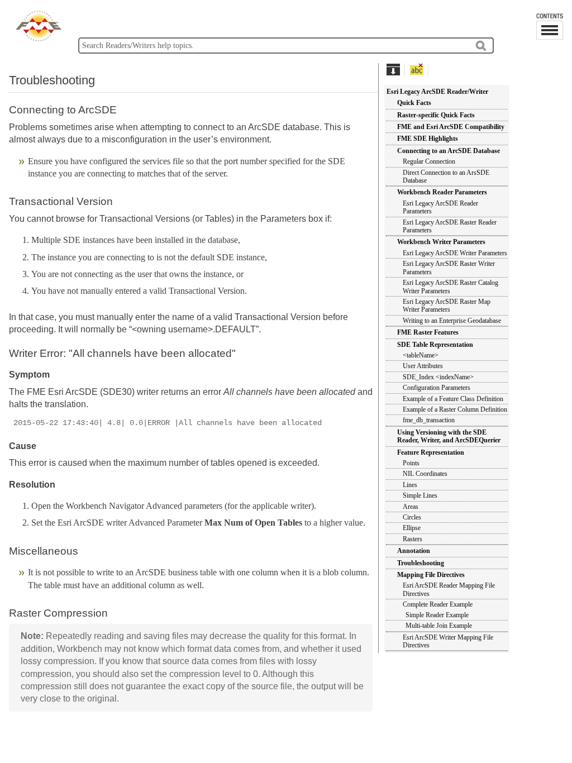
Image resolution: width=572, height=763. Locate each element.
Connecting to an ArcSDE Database (448, 151)
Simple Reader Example (437, 615)
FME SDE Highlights (427, 138)
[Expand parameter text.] (393, 69)
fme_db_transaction (429, 420)
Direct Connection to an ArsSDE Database (446, 176)
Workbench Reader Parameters (442, 192)
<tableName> (420, 355)
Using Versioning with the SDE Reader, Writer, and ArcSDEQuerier (448, 436)
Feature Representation (430, 452)
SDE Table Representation (435, 345)
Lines (410, 485)
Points (411, 463)
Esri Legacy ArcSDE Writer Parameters (455, 253)
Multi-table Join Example (439, 626)
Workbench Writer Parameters (441, 242)
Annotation (413, 551)
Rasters (412, 539)
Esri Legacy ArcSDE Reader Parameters (440, 207)
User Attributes (423, 366)
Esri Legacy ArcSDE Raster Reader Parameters (450, 226)
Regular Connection (429, 161)
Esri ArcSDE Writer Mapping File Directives (448, 641)
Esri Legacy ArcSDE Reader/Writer (437, 92)
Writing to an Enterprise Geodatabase (452, 321)
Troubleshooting (420, 563)
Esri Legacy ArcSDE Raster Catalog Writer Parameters (450, 286)
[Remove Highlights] (416, 69)
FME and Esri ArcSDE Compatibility (450, 127)
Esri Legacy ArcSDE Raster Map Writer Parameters (446, 305)
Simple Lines (420, 495)
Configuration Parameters (436, 388)
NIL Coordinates (425, 474)
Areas (410, 507)
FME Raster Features (428, 332)
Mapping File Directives (431, 575)
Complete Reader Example (438, 604)
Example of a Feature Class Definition (453, 399)
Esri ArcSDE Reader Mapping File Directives (449, 589)
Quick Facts (414, 103)
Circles (412, 517)
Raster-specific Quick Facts (436, 115)
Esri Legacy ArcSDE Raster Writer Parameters (449, 267)
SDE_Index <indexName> (438, 377)
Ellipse (412, 528)
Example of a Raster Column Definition (455, 409)
